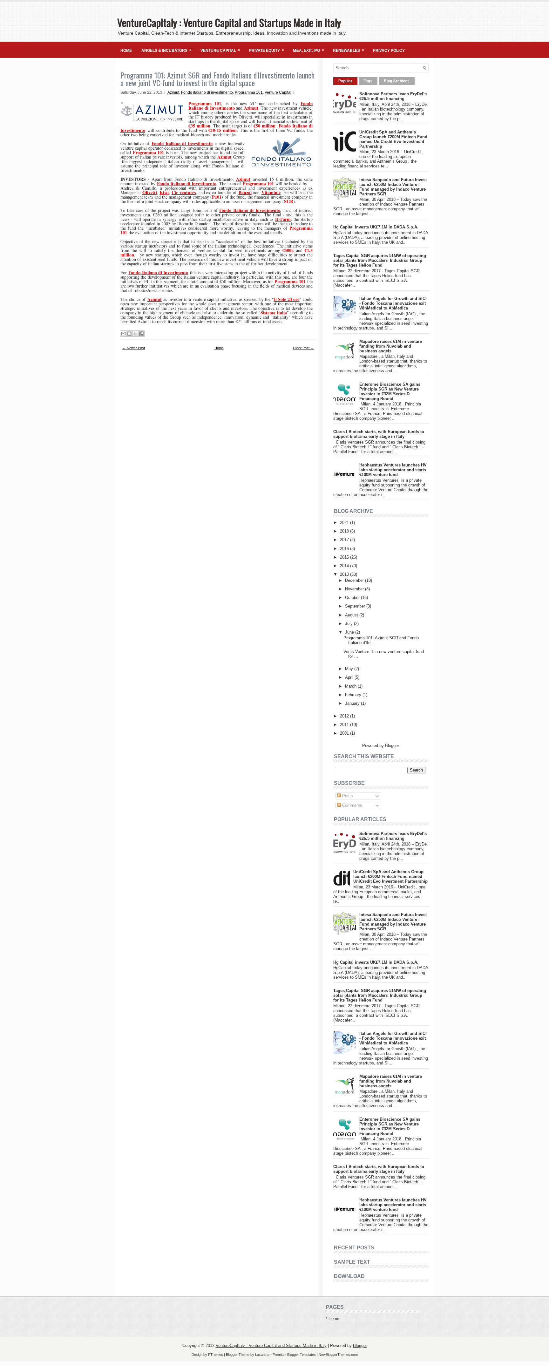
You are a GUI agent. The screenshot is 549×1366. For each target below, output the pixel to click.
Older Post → (303, 348)
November (355, 589)
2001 (345, 733)
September (355, 606)
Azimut (173, 92)
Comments (351, 805)
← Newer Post (133, 348)
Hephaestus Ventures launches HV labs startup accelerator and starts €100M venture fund (393, 470)
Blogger (392, 745)
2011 (345, 724)
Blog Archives (397, 81)
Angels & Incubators (166, 50)
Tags (368, 81)
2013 (345, 574)
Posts (347, 795)
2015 (345, 557)
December (355, 580)
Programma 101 (249, 92)
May (349, 668)
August (352, 615)
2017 (345, 539)
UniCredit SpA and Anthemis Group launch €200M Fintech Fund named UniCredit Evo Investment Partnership (393, 139)
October (353, 597)
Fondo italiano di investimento (207, 92)
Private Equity (266, 50)
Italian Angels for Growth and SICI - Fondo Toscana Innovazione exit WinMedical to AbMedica (393, 303)
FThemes (215, 1354)
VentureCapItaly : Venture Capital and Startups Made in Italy (229, 22)
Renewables (348, 50)
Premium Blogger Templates (294, 1354)
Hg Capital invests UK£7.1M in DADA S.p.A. (375, 227)
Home (126, 50)
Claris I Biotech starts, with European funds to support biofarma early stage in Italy (378, 434)
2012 (345, 716)
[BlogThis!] (129, 333)
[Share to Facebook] (141, 333)
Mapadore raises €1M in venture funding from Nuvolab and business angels (390, 346)
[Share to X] (135, 333)
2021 (345, 522)
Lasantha (262, 1354)
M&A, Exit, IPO (308, 50)
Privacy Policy (389, 50)
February (354, 694)
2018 (345, 531)
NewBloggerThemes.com (338, 1354)
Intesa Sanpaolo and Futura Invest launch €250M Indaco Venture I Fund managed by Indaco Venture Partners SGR (393, 186)
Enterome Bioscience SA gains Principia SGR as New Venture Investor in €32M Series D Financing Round (389, 391)
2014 (345, 565)
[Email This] (123, 333)
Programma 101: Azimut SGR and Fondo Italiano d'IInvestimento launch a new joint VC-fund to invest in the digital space (217, 78)
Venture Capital (220, 50)
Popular (345, 81)
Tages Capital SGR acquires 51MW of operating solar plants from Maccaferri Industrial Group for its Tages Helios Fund (379, 260)
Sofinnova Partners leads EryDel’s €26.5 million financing (393, 96)
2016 (345, 548)
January (353, 703)
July (349, 623)
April (350, 677)
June (350, 632)
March (351, 686)
